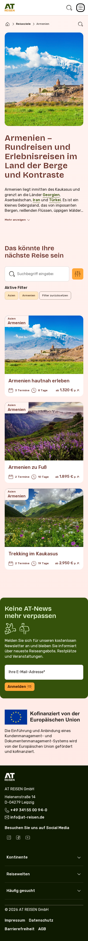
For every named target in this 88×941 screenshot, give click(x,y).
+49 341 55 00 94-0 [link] (28, 810)
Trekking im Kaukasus (33, 554)
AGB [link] (42, 929)
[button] (80, 8)
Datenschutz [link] (41, 920)
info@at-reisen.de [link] (27, 817)
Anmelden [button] (17, 686)
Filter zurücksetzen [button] (55, 295)
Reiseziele (23, 23)
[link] (69, 8)
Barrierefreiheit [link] (19, 929)
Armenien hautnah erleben (38, 381)
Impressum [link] (15, 920)
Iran (36, 200)
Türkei (55, 200)
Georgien (51, 195)
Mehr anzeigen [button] (15, 219)
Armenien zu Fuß (27, 467)
